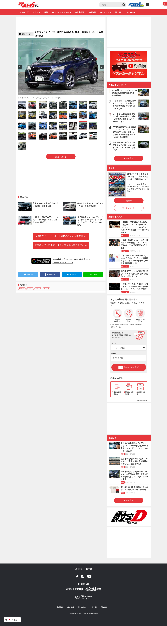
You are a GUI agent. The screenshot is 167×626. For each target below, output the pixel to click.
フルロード (131, 12)
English (78, 569)
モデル (113, 353)
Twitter (77, 576)
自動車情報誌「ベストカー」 (28, 4)
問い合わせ (82, 607)
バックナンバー (129, 208)
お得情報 (92, 12)
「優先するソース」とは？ (63, 262)
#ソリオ (46, 289)
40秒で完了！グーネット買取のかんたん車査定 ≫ (61, 236)
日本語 (89, 569)
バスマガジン (105, 12)
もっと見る (129, 158)
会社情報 (60, 607)
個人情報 (70, 607)
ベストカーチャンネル (61, 12)
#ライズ (38, 289)
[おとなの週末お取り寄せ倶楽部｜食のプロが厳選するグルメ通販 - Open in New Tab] (74, 590)
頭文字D (118, 12)
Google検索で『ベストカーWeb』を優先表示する (71, 259)
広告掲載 (103, 607)
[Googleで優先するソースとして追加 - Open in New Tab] (41, 261)
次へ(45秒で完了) (129, 367)
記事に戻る (60, 156)
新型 (46, 12)
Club (136, 4)
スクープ (36, 12)
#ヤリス (22, 289)
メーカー (114, 343)
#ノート (30, 289)
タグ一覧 (93, 607)
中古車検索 (79, 12)
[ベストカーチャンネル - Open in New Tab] (128, 64)
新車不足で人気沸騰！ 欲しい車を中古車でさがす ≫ (61, 245)
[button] (20, 67)
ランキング (23, 12)
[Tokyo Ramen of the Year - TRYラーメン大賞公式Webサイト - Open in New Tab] (83, 598)
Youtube (89, 576)
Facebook (82, 576)
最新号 (129, 200)
